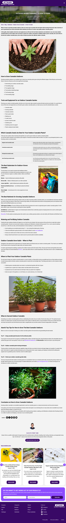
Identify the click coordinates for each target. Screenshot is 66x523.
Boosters (16, 507)
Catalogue (3, 512)
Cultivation (10, 24)
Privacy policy (45, 519)
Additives (16, 509)
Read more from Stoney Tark (32, 440)
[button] (7, 418)
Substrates (17, 512)
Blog (6, 24)
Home (2, 24)
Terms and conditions (54, 519)
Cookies (62, 519)
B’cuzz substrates (31, 512)
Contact (3, 507)
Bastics (29, 507)
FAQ (2, 509)
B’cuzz (29, 509)
